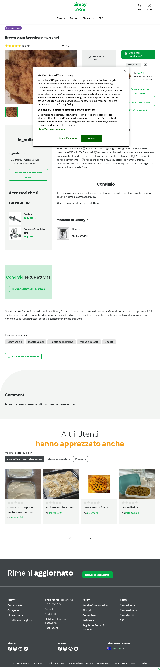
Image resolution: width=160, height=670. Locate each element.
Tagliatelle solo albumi (60, 507)
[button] (140, 6)
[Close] (124, 70)
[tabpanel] (80, 505)
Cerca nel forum (129, 610)
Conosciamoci (90, 615)
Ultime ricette (15, 615)
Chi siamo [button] (88, 18)
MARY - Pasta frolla (96, 507)
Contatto (37, 663)
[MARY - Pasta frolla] (99, 484)
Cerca (123, 599)
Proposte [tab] (80, 458)
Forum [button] (74, 18)
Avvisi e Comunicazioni (95, 605)
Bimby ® (87, 610)
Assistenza (88, 620)
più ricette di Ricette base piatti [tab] (24, 458)
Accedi (49, 609)
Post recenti (52, 627)
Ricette (12, 599)
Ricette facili (15, 341)
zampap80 (17, 517)
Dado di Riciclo (131, 507)
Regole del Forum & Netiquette (112, 663)
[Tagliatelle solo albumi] (61, 484)
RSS (122, 620)
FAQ (133, 663)
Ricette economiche (61, 341)
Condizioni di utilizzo (55, 663)
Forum (86, 599)
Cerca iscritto (127, 615)
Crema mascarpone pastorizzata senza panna (20, 510)
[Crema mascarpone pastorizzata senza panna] (23, 484)
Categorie (13, 610)
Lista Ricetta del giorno (20, 620)
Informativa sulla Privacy (81, 663)
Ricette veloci (36, 341)
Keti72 (140, 73)
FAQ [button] (101, 18)
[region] (81, 107)
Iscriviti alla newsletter (97, 574)
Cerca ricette (15, 605)
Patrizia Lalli (132, 512)
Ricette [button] (61, 18)
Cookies (143, 663)
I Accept (92, 138)
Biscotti (109, 341)
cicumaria (93, 512)
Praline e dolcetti (89, 341)
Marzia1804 (55, 512)
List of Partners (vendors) (52, 129)
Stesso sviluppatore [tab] (59, 458)
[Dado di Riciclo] (137, 484)
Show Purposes (68, 138)
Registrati (50, 614)
